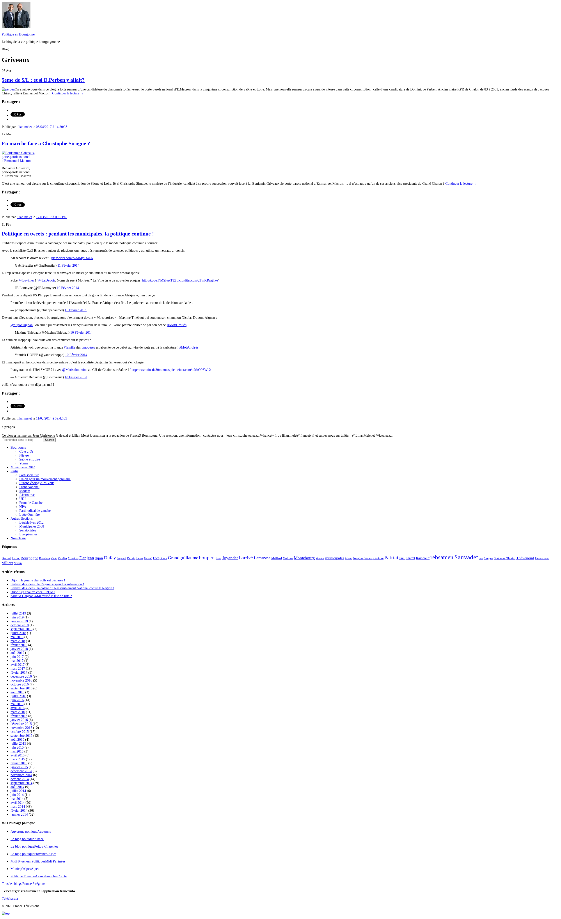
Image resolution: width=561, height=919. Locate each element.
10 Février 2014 (68, 288)
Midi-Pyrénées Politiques (38, 861)
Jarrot (218, 558)
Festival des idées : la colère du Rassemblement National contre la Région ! (62, 588)
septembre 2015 (21, 735)
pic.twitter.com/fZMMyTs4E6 (72, 258)
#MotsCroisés (176, 325)
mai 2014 (17, 798)
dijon (99, 558)
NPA (22, 506)
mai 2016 (17, 704)
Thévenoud (525, 558)
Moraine (320, 558)
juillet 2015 (18, 743)
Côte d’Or (26, 451)
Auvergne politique (31, 831)
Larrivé (246, 557)
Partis (14, 471)
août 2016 (17, 692)
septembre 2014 (21, 783)
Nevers (368, 558)
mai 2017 (17, 660)
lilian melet (24, 127)
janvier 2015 (19, 767)
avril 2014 (18, 802)
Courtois (73, 558)
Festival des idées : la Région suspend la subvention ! (47, 584)
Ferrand (148, 558)
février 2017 (19, 672)
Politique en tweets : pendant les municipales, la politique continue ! (78, 234)
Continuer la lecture (68, 93)
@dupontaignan (22, 325)
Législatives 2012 (31, 522)
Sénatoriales (27, 530)
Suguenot (500, 558)
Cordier (62, 558)
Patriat (391, 557)
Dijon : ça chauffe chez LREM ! (33, 592)
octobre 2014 (20, 779)
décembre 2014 (21, 771)
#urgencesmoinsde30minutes (150, 370)
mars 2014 (18, 806)
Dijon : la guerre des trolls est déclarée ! (38, 580)
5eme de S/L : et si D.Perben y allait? (43, 80)
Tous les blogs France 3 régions (23, 883)
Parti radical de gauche (35, 510)
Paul (402, 558)
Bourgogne (18, 447)
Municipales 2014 (23, 467)
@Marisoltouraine (74, 370)
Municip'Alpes (25, 869)
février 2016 (19, 716)
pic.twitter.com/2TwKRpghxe (197, 280)
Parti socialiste (29, 475)
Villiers (7, 563)
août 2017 (17, 653)
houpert (207, 557)
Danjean (86, 557)
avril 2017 (18, 664)
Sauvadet (466, 557)
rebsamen (441, 557)
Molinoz (288, 558)
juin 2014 (17, 795)
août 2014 (17, 787)
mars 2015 (18, 759)
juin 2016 (17, 700)
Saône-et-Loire (29, 459)
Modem (24, 491)
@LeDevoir (46, 280)
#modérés (88, 347)
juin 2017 (17, 657)
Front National (29, 487)
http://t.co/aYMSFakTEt (159, 280)
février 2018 (19, 645)
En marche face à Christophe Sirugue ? (46, 143)
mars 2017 (18, 668)
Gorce (163, 558)
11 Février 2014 (68, 265)
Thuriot (510, 558)
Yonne (23, 463)
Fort (156, 558)
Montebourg (304, 558)
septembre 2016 (21, 688)
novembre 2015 (21, 728)
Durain (131, 558)
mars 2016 (18, 712)
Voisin (18, 563)
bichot (16, 558)
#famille (69, 347)
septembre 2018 (21, 629)
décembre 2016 (21, 676)
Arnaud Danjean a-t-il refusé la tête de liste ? (41, 596)
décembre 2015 (21, 724)
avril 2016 (18, 708)
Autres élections (22, 518)
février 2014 (19, 810)
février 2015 (19, 763)
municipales (334, 558)
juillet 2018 (18, 633)
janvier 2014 (19, 814)
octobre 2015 (20, 731)
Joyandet (230, 557)
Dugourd (121, 558)
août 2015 (17, 739)
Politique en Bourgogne (18, 34)
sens (481, 558)
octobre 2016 (20, 684)
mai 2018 (17, 637)
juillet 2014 (18, 791)
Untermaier (542, 558)
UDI (22, 499)
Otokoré (378, 558)
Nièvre (24, 455)
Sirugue (488, 558)
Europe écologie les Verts (36, 483)
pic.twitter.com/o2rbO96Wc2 (190, 370)
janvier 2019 (19, 621)
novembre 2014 (21, 775)
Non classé (18, 538)
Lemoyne (262, 557)
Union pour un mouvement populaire (45, 479)
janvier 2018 (19, 649)
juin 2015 (17, 747)
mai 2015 (17, 751)
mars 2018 (18, 641)
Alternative (27, 495)
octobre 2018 (20, 625)
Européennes (28, 534)
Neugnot (358, 558)
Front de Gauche (31, 503)
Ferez (139, 558)
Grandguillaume (183, 557)
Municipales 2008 (31, 526)
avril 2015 (18, 755)
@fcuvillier (26, 280)
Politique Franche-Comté (39, 876)
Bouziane (44, 558)
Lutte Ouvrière (29, 514)
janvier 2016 (19, 720)
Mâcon (348, 558)
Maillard (276, 558)
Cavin (54, 558)
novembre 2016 (21, 680)
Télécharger (10, 898)
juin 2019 (17, 617)
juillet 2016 (18, 696)
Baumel (6, 558)
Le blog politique (27, 839)
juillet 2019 (18, 613)
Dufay (110, 557)
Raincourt (423, 558)
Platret (410, 558)
